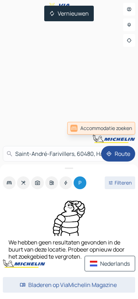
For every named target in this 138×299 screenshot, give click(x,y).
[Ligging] (129, 40)
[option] (9, 182)
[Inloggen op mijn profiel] (129, 9)
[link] (101, 128)
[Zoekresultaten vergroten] (69, 168)
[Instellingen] (129, 24)
